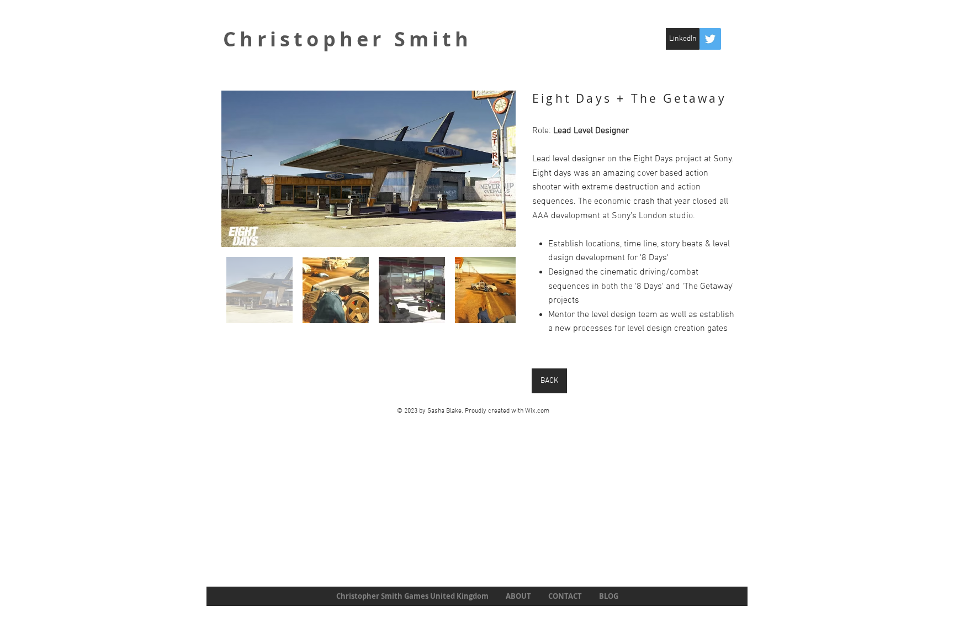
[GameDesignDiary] (710, 39)
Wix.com (537, 411)
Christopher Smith (347, 38)
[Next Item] (496, 169)
